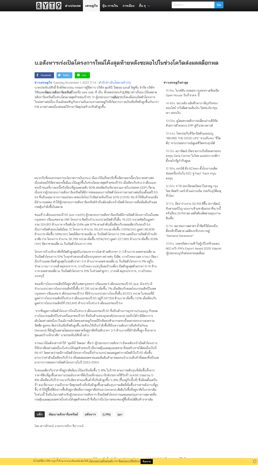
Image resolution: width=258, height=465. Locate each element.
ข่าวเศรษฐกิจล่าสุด (176, 82)
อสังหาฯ (117, 97)
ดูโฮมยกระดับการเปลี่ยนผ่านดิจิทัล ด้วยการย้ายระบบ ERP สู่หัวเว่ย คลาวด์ (192, 123)
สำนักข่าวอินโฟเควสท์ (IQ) (115, 82)
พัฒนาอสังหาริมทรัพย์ (58, 92)
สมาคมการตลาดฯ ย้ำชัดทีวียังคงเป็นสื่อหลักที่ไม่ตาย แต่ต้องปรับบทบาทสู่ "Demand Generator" (192, 230)
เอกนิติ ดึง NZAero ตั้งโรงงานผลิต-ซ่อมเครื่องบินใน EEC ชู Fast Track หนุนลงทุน (192, 173)
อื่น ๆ (142, 6)
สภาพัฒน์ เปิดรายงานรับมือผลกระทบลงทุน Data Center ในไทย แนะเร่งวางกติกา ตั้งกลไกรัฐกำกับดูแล (193, 156)
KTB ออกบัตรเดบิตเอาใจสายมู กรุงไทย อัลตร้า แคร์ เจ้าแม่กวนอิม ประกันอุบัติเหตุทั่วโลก (193, 191)
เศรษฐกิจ (91, 6)
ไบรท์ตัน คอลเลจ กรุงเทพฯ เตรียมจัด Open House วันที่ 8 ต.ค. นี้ (192, 93)
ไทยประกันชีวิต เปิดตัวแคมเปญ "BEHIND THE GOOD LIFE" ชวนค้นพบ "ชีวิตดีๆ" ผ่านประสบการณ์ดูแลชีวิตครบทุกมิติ (193, 138)
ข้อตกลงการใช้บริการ (129, 460)
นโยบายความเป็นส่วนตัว (101, 460)
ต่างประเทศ (73, 6)
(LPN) (126, 92)
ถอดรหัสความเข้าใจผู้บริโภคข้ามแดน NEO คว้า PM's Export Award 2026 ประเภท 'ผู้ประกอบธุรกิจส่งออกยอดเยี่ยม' (193, 248)
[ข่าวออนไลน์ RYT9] (47, 5)
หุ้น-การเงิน (110, 6)
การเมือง (128, 6)
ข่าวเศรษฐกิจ (43, 82)
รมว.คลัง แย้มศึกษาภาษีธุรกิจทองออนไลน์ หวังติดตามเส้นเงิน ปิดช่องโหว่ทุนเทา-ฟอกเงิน (192, 108)
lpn (119, 414)
